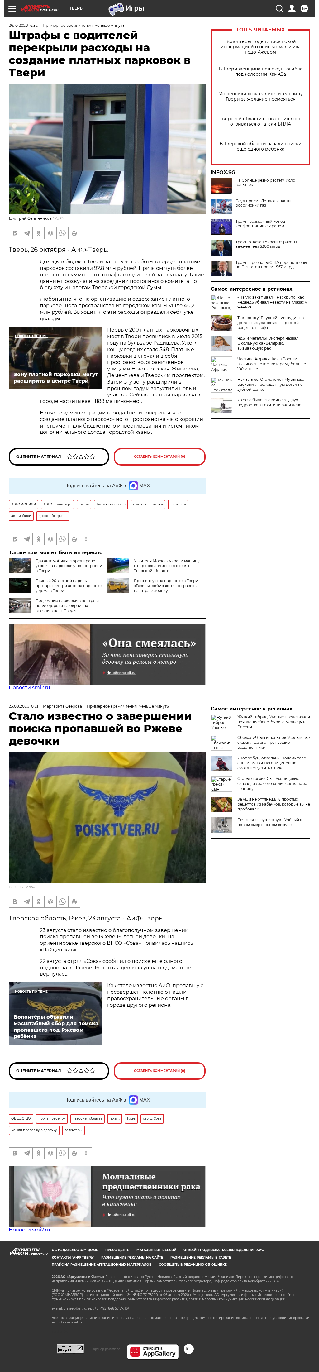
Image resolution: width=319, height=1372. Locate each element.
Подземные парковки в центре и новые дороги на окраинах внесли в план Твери (67, 605)
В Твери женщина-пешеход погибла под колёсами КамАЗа (260, 71)
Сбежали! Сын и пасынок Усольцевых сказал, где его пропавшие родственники (273, 742)
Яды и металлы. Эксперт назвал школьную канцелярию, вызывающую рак (268, 343)
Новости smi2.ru (29, 688)
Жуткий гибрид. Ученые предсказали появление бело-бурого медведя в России (273, 722)
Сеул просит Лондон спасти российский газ (263, 203)
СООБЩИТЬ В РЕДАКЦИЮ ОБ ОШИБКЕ (193, 1265)
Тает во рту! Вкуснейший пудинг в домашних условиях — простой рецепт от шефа (270, 322)
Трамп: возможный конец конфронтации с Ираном (260, 223)
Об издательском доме (75, 1250)
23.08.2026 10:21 (23, 706)
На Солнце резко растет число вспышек (265, 182)
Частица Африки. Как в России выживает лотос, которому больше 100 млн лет (271, 363)
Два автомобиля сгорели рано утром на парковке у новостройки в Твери (69, 565)
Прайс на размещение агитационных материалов (102, 1265)
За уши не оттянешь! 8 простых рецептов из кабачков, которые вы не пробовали (273, 804)
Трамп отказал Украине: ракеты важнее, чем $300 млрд (266, 244)
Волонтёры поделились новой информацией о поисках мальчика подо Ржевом (261, 47)
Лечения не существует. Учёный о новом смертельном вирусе (269, 822)
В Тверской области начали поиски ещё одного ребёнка (261, 146)
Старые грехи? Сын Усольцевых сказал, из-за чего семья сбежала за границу (272, 783)
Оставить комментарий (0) (159, 457)
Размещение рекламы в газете (200, 1257)
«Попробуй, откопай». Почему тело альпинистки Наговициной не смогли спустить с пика (271, 763)
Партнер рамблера (105, 1349)
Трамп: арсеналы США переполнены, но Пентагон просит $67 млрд (272, 265)
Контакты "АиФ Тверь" (73, 1257)
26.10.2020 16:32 (23, 25)
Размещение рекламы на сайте (132, 1257)
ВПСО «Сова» (22, 887)
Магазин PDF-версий (156, 1250)
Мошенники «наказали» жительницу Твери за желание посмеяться (260, 96)
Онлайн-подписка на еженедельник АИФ (223, 1250)
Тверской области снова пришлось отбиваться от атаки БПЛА (260, 121)
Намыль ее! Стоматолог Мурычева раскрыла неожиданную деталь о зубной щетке (270, 384)
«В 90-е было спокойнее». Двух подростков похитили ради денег (270, 402)
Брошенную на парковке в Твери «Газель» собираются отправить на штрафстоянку (166, 585)
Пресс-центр (117, 1250)
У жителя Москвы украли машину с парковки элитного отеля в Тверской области (167, 565)
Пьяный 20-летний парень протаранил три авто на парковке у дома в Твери (69, 585)
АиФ (59, 218)
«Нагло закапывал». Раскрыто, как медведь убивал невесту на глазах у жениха (272, 302)
